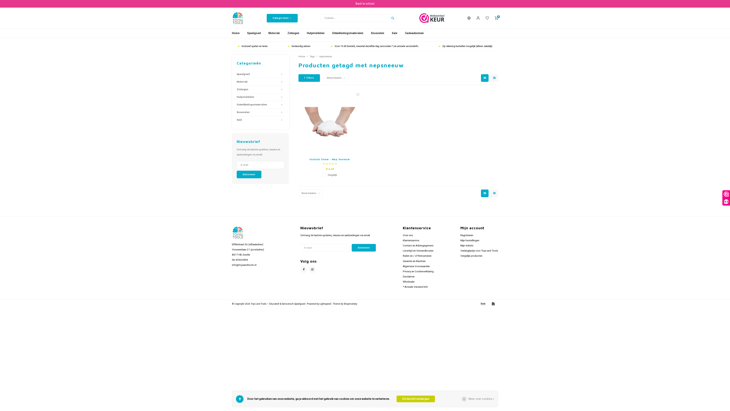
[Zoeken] (393, 18)
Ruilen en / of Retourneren (417, 256)
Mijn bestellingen (469, 240)
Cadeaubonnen (414, 33)
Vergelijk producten (471, 256)
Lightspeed (325, 304)
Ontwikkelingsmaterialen (347, 33)
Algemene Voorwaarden (416, 266)
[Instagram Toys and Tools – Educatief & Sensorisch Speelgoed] (312, 269)
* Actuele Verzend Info (415, 287)
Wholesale (408, 282)
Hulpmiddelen (316, 33)
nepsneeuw (325, 56)
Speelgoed (254, 33)
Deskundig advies (301, 46)
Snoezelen (377, 33)
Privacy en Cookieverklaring (418, 271)
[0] (496, 18)
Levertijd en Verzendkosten (418, 251)
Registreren (466, 235)
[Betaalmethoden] (483, 304)
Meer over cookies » (481, 399)
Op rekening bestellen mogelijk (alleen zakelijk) (467, 46)
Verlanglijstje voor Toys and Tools (479, 251)
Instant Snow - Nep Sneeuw (329, 159)
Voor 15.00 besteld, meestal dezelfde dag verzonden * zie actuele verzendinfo (376, 46)
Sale (394, 33)
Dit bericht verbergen (415, 399)
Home (236, 33)
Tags (312, 56)
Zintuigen (293, 33)
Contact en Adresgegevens (418, 246)
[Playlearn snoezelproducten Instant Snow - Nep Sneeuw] (329, 122)
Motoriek (274, 33)
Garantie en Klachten (414, 261)
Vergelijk (332, 175)
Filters (310, 78)
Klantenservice (411, 240)
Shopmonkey (350, 304)
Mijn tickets (466, 246)
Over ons (408, 235)
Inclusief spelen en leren (255, 46)
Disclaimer (409, 277)
